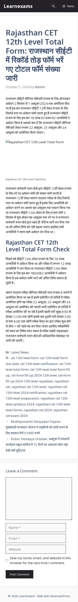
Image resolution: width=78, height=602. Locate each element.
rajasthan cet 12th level (29, 387)
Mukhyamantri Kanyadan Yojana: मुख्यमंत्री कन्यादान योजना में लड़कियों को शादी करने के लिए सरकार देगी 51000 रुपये (37, 427)
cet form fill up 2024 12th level (34, 375)
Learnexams (18, 6)
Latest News (20, 352)
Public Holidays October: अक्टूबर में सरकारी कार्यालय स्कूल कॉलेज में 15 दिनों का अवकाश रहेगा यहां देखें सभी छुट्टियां (37, 445)
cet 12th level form (24, 358)
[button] (53, 6)
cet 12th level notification (39, 364)
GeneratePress (60, 596)
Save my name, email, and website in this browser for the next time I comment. (40, 560)
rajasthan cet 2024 (38, 410)
